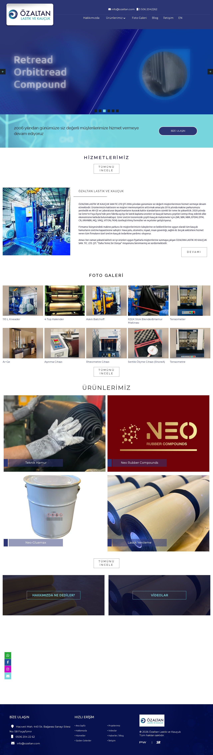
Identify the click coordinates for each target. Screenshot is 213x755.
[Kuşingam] (100, 111)
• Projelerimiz (113, 725)
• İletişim (111, 740)
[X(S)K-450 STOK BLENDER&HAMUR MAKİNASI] (95, 111)
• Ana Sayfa (80, 725)
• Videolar (112, 730)
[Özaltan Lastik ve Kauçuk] (30, 14)
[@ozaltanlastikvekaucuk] (7, 669)
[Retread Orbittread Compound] (104, 111)
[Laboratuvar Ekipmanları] (117, 111)
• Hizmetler (80, 735)
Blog (155, 17)
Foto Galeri (139, 17)
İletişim (168, 17)
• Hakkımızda (81, 730)
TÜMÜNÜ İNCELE (107, 168)
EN (180, 17)
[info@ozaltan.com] (7, 676)
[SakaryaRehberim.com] (158, 742)
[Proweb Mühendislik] (142, 742)
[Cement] (108, 111)
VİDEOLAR (159, 595)
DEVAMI (194, 252)
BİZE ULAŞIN (178, 130)
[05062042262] (7, 655)
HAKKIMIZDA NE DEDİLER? (53, 595)
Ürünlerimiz (114, 17)
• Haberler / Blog (115, 735)
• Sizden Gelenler (83, 740)
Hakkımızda (91, 17)
